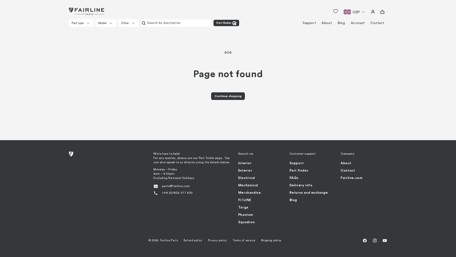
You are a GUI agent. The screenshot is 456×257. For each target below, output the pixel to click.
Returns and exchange (309, 192)
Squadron (246, 222)
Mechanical (248, 185)
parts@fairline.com (176, 186)
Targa (243, 207)
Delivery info (301, 185)
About (346, 163)
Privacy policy (217, 240)
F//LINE (244, 200)
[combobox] (176, 23)
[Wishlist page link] (335, 11)
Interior (245, 163)
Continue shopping (228, 96)
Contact (348, 170)
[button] (81, 23)
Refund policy (193, 240)
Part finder (224, 22)
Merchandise (249, 192)
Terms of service (244, 240)
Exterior (245, 170)
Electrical (246, 178)
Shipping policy (271, 240)
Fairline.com (351, 178)
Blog (293, 200)
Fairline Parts (169, 240)
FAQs (294, 178)
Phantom (245, 215)
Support (297, 163)
